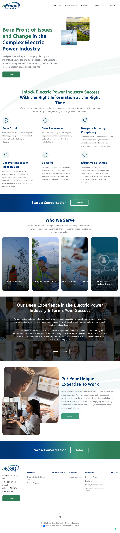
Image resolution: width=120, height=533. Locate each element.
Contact (112, 6)
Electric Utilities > (15, 281)
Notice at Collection (70, 525)
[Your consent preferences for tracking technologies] (116, 529)
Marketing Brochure (71, 523)
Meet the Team (60, 352)
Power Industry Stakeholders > (104, 283)
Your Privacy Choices (53, 525)
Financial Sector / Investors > (75, 283)
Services (55, 6)
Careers (84, 6)
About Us (98, 6)
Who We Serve (71, 6)
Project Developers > (45, 281)
